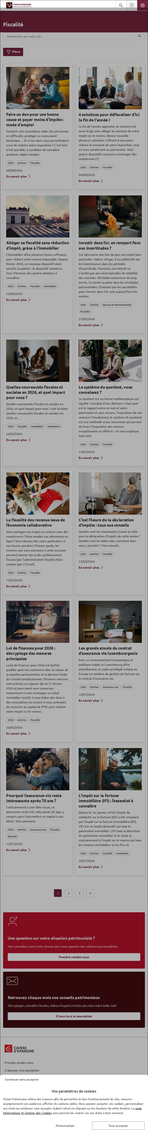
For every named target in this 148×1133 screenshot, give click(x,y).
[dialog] (74, 566)
